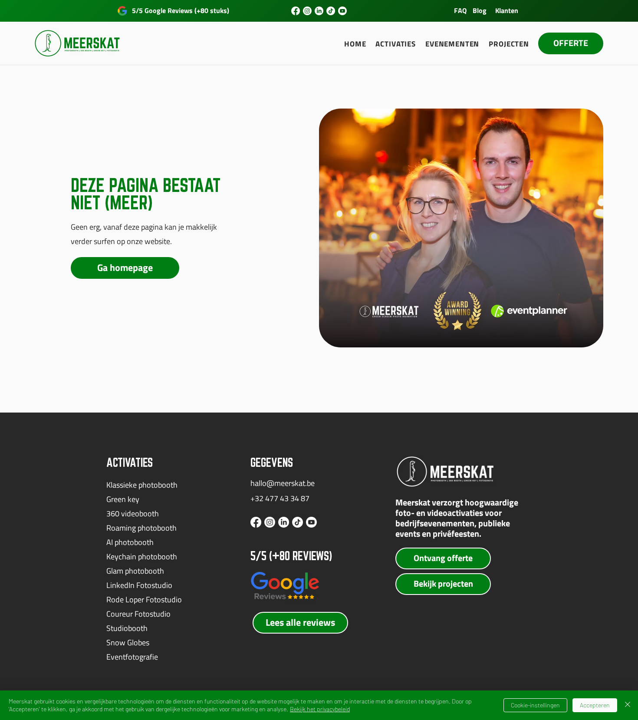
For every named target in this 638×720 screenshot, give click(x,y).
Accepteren (595, 705)
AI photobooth (130, 542)
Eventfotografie (132, 657)
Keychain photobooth (141, 556)
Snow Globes (127, 642)
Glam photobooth (135, 571)
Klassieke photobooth (142, 485)
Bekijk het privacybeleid (320, 709)
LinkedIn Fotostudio (139, 585)
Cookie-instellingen (535, 705)
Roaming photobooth (141, 528)
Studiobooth (127, 628)
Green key (122, 499)
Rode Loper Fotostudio (144, 599)
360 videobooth (132, 513)
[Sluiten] (627, 705)
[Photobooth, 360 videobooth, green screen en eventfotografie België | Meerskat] (295, 11)
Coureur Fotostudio (138, 614)
